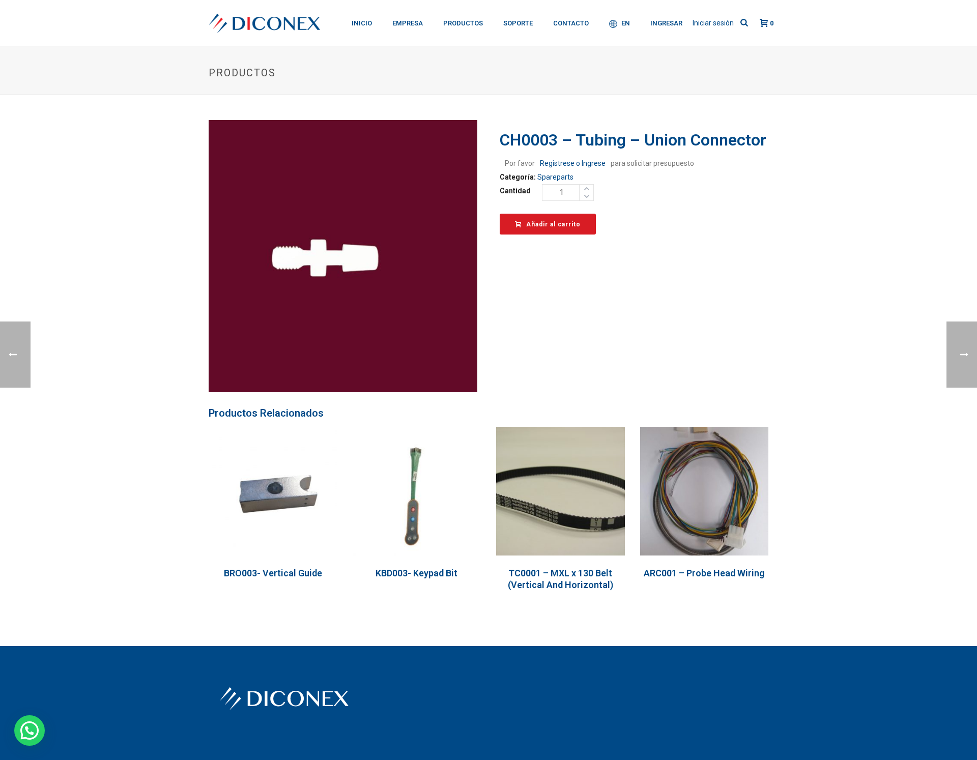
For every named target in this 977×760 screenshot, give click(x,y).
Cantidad (515, 191)
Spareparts (555, 177)
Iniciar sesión (713, 23)
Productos (463, 23)
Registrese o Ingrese (573, 163)
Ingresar (666, 23)
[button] (29, 730)
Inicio (362, 23)
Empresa (407, 23)
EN (625, 23)
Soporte (518, 23)
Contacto (571, 23)
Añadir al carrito (553, 224)
